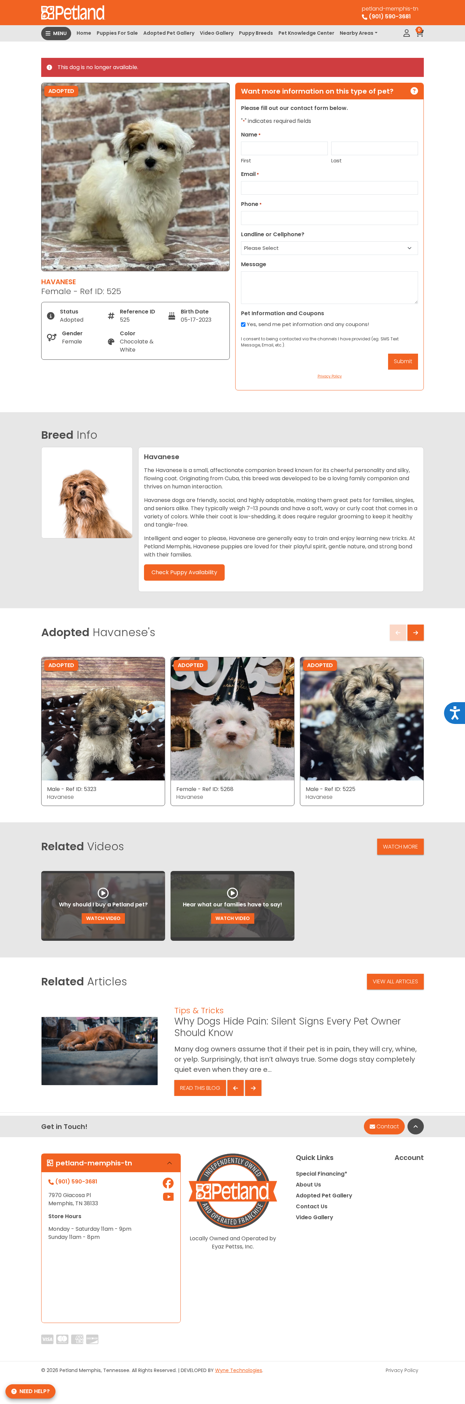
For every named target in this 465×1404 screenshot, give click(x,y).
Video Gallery (217, 33)
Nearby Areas (356, 33)
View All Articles (395, 981)
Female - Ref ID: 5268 (205, 789)
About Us (308, 1185)
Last (336, 160)
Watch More (400, 847)
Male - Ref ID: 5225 (330, 789)
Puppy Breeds (256, 33)
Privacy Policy (402, 1370)
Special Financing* (321, 1174)
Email (250, 174)
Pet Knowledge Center (306, 33)
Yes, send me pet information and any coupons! (308, 324)
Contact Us (311, 1206)
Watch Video (103, 918)
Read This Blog (200, 1088)
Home (84, 33)
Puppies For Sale (117, 33)
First (246, 160)
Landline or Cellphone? (272, 234)
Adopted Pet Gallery (168, 33)
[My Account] (406, 33)
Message (253, 264)
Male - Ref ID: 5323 (71, 789)
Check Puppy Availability (184, 572)
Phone (251, 204)
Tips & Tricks (199, 1010)
